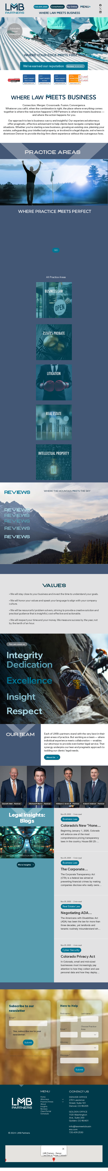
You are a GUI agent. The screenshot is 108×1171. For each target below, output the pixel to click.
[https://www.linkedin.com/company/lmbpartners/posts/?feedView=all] (100, 12)
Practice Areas (46, 1102)
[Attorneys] (63, 1099)
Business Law (70, 819)
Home (43, 1097)
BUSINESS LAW (54, 292)
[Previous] (4, 43)
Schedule (44, 1114)
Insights (43, 1106)
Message (65, 1055)
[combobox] (89, 1034)
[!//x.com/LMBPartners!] (100, 8)
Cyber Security (71, 949)
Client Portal (45, 1111)
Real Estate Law (71, 906)
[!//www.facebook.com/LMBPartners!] (100, 5)
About (43, 1104)
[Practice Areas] (63, 1102)
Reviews (44, 1109)
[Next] (104, 43)
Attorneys (44, 1099)
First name (65, 1013)
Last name (86, 1013)
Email (63, 1029)
